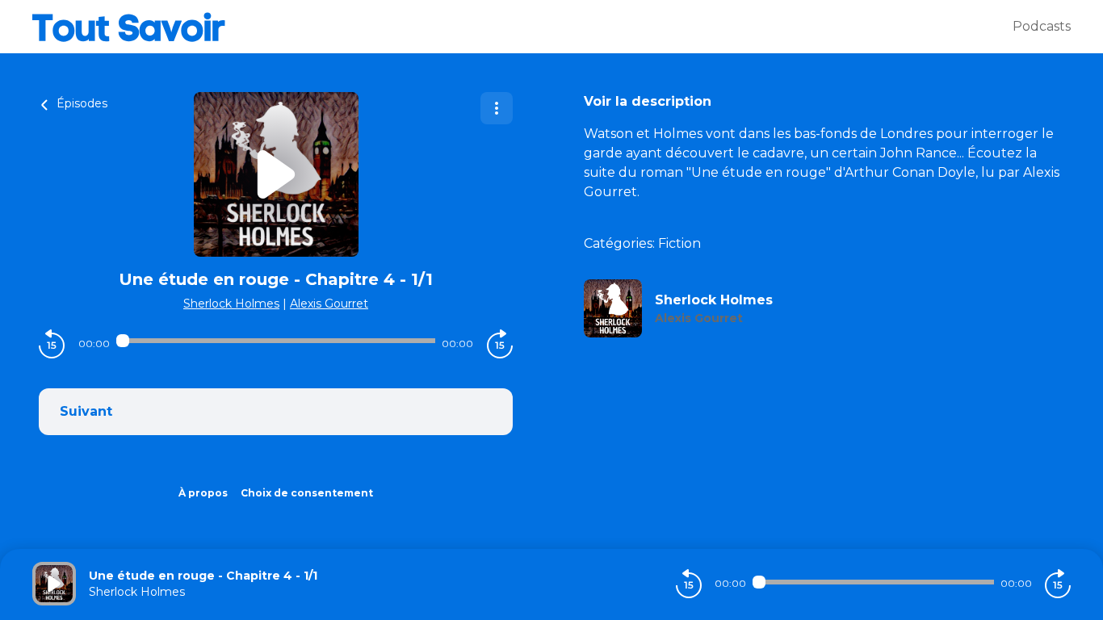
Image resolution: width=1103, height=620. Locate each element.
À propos (203, 493)
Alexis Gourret (329, 303)
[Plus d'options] (496, 108)
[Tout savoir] (522, 26)
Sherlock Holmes (231, 303)
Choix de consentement (307, 493)
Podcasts (1042, 26)
